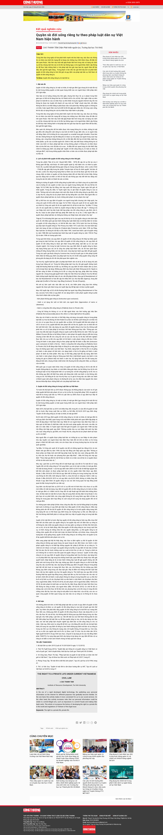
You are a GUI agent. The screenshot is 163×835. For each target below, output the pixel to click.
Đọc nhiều (96, 7)
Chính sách (50, 728)
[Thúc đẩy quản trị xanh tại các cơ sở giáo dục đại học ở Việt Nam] (42, 773)
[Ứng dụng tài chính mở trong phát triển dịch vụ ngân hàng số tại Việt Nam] (121, 773)
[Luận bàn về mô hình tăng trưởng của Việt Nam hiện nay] (42, 746)
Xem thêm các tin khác (123, 799)
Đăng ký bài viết (105, 816)
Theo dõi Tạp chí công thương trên (67, 43)
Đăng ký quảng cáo (120, 816)
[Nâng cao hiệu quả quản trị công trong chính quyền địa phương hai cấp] (95, 747)
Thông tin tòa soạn (119, 7)
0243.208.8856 (94, 820)
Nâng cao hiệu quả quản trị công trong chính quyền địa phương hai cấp (114, 87)
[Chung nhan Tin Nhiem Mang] (89, 829)
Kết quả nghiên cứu (48, 29)
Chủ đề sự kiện (105, 7)
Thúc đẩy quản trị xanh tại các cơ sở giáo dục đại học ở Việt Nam (42, 783)
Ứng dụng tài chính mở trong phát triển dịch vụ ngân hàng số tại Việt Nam (115, 95)
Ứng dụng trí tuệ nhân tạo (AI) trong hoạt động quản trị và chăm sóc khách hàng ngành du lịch (114, 58)
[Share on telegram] (95, 723)
